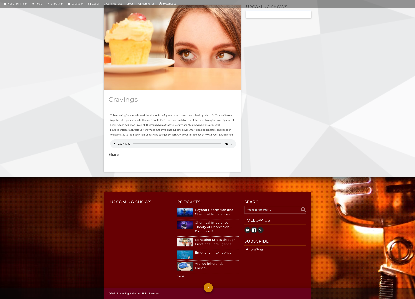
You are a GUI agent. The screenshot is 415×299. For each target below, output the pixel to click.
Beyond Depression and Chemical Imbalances (214, 212)
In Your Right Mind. (127, 293)
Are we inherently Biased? (209, 266)
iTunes (252, 249)
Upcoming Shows (113, 4)
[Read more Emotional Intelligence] (186, 254)
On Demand (57, 4)
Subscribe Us (169, 4)
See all (180, 276)
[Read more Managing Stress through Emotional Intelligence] (186, 242)
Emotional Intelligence (213, 252)
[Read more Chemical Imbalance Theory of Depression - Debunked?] (186, 225)
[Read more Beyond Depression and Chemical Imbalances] (186, 212)
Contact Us (148, 4)
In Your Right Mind (17, 4)
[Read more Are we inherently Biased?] (186, 266)
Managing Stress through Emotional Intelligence (215, 242)
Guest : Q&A (77, 4)
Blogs (130, 4)
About (95, 4)
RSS (261, 249)
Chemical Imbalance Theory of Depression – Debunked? (213, 227)
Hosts (39, 4)
